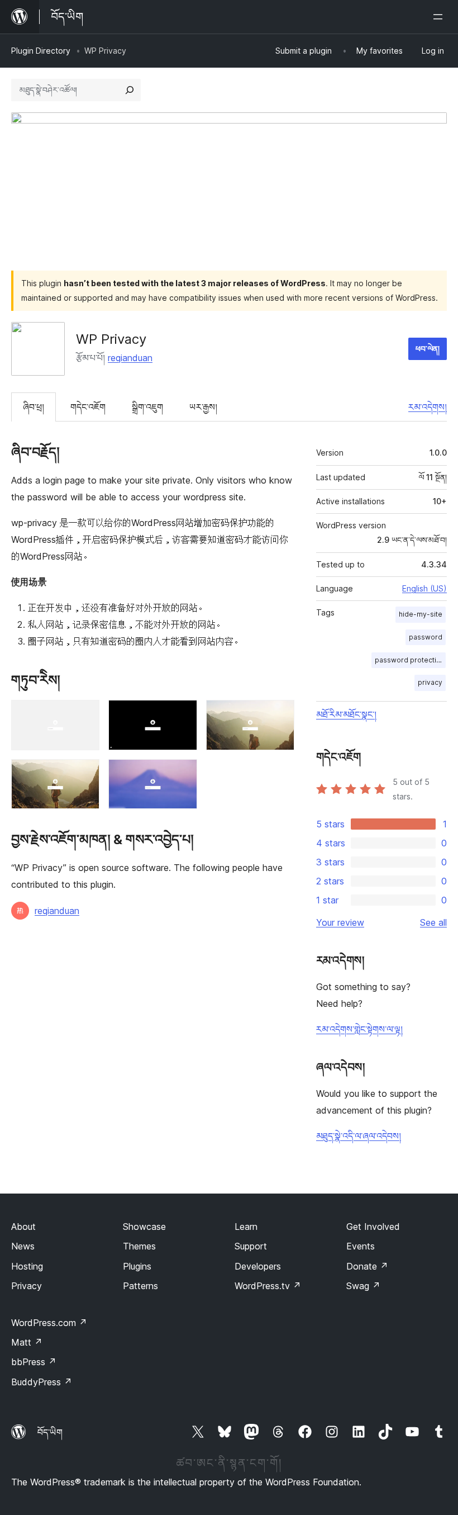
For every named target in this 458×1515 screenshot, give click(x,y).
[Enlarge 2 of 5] (182, 715)
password (425, 637)
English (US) (424, 588)
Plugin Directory (40, 50)
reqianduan (130, 357)
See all (433, 922)
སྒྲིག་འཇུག (147, 407)
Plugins (137, 1266)
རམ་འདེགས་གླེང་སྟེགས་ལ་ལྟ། (359, 1029)
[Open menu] (440, 17)
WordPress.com (49, 1322)
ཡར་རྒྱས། (203, 407)
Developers (258, 1266)
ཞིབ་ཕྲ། (33, 407)
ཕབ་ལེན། (428, 348)
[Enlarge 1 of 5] (84, 715)
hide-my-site (420, 614)
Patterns (140, 1285)
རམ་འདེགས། (427, 407)
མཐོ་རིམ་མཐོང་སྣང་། (346, 714)
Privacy (26, 1285)
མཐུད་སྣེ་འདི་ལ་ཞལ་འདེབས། (358, 1136)
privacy (430, 682)
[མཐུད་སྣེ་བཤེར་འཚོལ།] (129, 90)
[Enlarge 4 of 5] (84, 774)
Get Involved (373, 1226)
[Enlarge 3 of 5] (279, 715)
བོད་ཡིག (50, 1432)
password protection (410, 660)
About (23, 1226)
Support (251, 1246)
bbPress (33, 1361)
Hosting (27, 1266)
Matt (26, 1342)
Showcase (144, 1226)
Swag (363, 1285)
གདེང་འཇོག (88, 407)
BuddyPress (41, 1382)
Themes (139, 1246)
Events (360, 1246)
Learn (246, 1226)
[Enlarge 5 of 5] (182, 774)
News (23, 1246)
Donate (367, 1266)
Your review (340, 922)
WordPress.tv (268, 1285)
